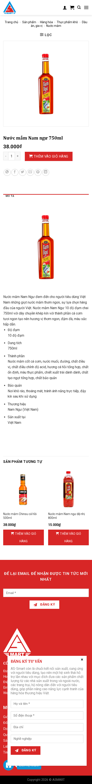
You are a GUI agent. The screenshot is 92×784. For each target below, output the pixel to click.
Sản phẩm (29, 22)
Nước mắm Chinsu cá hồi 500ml (20, 516)
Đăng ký (47, 604)
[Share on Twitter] (22, 172)
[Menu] (86, 7)
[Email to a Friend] (30, 172)
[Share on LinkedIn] (45, 172)
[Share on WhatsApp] (7, 172)
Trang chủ (11, 22)
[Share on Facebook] (14, 172)
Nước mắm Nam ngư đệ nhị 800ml (66, 516)
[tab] (46, 197)
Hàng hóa (46, 22)
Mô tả (10, 196)
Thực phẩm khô (67, 22)
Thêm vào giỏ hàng (51, 156)
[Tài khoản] (65, 7)
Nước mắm (53, 25)
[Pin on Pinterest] (38, 172)
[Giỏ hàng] (72, 7)
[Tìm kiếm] (79, 7)
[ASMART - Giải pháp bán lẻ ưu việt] (12, 7)
